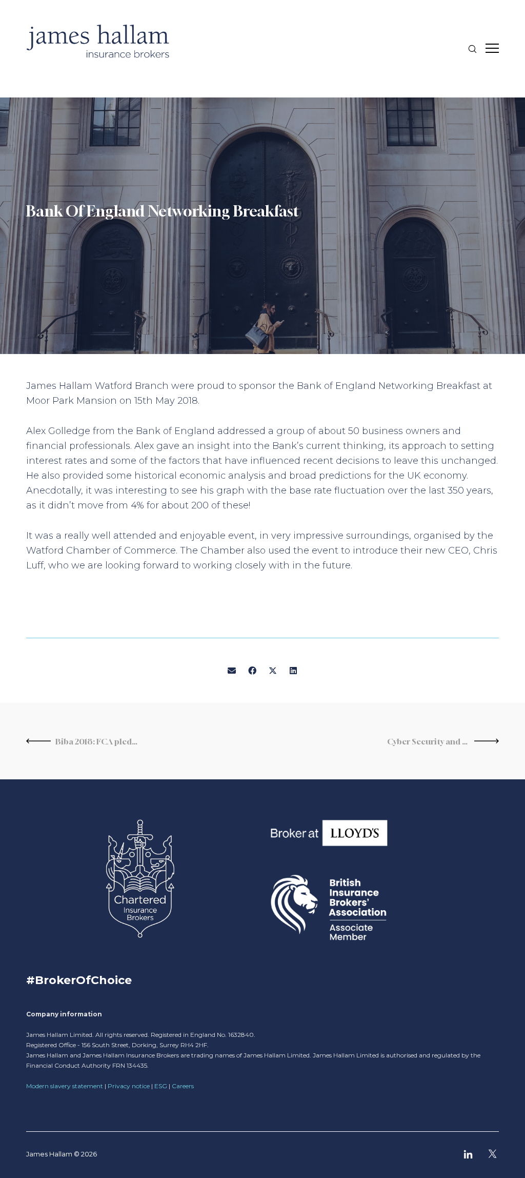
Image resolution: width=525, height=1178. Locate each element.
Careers (183, 1086)
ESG (160, 1086)
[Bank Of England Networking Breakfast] (232, 671)
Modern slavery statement (64, 1086)
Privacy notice (129, 1086)
